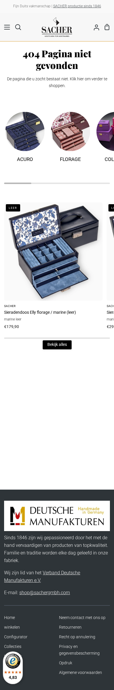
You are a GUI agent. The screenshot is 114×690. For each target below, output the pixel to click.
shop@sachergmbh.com (44, 592)
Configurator (15, 636)
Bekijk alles (57, 344)
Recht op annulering (77, 636)
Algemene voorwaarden (80, 672)
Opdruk (65, 662)
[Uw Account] (94, 27)
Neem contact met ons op (82, 617)
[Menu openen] (5, 27)
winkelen (12, 627)
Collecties (12, 646)
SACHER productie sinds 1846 (77, 6)
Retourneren (70, 627)
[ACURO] (25, 139)
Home (9, 617)
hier (80, 79)
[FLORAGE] (70, 139)
